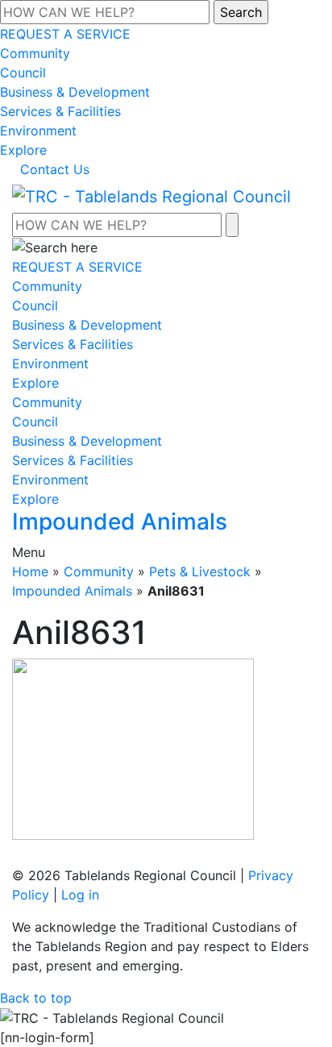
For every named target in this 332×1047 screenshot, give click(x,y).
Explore (23, 150)
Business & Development (75, 92)
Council (23, 72)
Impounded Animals (72, 591)
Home (30, 571)
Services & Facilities (60, 111)
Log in (80, 895)
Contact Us (54, 169)
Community (35, 53)
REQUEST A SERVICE (65, 34)
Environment (38, 131)
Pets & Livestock (200, 571)
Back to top (36, 998)
